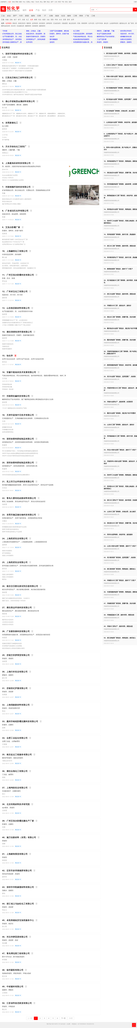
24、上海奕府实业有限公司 (15, 538)
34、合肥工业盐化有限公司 (15, 738)
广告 (87, 16)
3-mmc (4, 137)
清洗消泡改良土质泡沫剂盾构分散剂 (13, 648)
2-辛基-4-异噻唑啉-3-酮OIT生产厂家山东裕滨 (16, 325)
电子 (15, 19)
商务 (81, 16)
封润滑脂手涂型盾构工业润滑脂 (12, 646)
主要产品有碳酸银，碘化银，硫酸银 (15, 105)
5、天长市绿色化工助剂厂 (14, 146)
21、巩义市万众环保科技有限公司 (18, 481)
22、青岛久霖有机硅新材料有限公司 (19, 498)
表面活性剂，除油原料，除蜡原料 (14, 214)
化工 (27, 19)
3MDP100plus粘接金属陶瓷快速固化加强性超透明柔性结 (20, 453)
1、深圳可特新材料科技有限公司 (17, 53)
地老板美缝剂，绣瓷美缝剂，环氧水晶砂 (16, 973)
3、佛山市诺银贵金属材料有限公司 (18, 101)
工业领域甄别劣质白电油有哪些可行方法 (14, 92)
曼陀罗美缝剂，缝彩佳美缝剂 (12, 758)
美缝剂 (4, 841)
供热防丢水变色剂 (7, 624)
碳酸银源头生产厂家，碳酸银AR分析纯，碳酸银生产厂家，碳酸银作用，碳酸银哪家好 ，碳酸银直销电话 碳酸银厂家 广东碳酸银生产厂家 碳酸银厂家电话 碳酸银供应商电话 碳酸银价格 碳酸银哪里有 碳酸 (34, 113)
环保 (56, 19)
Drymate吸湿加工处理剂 (10, 175)
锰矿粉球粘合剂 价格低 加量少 (11, 204)
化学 (31, 19)
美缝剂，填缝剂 (7, 658)
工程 (93, 16)
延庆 (70, 2)
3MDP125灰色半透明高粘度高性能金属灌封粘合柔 (18, 456)
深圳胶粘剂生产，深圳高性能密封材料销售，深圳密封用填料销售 (25, 442)
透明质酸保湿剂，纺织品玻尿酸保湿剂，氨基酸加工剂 (19, 268)
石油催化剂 (20, 26)
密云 (66, 2)
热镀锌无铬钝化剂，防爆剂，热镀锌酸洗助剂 (18, 335)
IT (45, 16)
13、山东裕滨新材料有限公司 (16, 308)
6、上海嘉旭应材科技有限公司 (16, 163)
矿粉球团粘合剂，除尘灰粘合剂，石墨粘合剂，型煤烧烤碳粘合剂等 (26, 190)
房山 (41, 2)
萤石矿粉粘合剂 (7, 201)
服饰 (33, 16)
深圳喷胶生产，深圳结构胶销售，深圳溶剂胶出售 (19, 466)
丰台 (24, 2)
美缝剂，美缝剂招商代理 (11, 708)
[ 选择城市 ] (3, 2)
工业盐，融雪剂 (7, 774)
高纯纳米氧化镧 (7, 387)
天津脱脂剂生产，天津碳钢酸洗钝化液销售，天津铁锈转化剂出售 (25, 418)
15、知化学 (7, 355)
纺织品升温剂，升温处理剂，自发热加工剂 (15, 263)
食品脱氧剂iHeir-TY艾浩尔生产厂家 (13, 242)
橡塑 (35, 19)
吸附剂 (29, 23)
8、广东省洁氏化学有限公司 (15, 210)
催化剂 (106, 23)
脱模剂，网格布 (7, 990)
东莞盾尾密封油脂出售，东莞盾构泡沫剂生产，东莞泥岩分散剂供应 (26, 635)
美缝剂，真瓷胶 (7, 691)
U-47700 (5, 135)
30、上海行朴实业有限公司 (15, 671)
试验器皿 (65, 23)
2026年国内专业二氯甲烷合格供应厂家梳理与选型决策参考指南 (22, 94)
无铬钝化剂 (5, 346)
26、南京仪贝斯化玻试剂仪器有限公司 (20, 586)
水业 (60, 19)
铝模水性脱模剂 (7, 551)
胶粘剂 (15, 23)
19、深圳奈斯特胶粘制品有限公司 (18, 438)
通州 (45, 2)
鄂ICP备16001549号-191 (53, 1024)
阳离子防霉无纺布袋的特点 (10, 529)
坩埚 (78, 23)
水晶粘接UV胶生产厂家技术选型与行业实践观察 (17, 71)
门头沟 (37, 2)
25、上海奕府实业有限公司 (15, 562)
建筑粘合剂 (123, 23)
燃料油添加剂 (5, 26)
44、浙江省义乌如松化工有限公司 (18, 903)
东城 (13, 2)
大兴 (55, 2)
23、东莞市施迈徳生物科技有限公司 (19, 514)
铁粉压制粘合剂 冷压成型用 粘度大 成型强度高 (16, 199)
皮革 (72, 19)
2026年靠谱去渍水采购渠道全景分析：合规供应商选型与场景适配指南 (24, 90)
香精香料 (84, 23)
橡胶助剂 (28, 26)
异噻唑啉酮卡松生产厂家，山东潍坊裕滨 (14, 320)
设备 (11, 19)
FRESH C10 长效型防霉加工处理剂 (13, 180)
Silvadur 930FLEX (7, 178)
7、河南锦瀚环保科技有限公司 (16, 186)
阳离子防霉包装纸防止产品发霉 (12, 532)
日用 (39, 16)
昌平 (52, 2)
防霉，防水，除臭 (8, 278)
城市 (25, 10)
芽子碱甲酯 (5, 140)
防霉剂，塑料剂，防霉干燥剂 (12, 230)
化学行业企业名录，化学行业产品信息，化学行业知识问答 (23, 359)
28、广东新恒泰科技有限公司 (16, 631)
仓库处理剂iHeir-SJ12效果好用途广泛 (13, 244)
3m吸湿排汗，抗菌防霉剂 (11, 791)
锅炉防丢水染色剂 (7, 620)
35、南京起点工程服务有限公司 (17, 754)
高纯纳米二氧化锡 (7, 389)
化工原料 (5, 126)
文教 (51, 16)
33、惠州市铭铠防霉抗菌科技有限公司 (20, 721)
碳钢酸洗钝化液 (7, 427)
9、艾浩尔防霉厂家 (11, 227)
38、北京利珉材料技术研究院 (16, 804)
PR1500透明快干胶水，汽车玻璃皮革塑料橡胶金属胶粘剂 (20, 451)
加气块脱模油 (6, 553)
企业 (31, 10)
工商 (75, 16)
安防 (52, 19)
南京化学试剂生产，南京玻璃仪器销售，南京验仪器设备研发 (23, 589)
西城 (16, 2)
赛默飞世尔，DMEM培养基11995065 (14, 601)
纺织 (68, 19)
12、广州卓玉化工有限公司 (15, 291)
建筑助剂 (42, 26)
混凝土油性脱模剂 (7, 574)
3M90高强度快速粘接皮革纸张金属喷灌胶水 (16, 475)
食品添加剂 (72, 23)
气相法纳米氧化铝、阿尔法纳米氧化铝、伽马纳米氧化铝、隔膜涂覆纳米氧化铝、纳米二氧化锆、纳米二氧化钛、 (42, 375)
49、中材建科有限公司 (12, 986)
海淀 (32, 2)
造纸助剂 (35, 26)
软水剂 (13, 26)
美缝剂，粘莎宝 (7, 923)
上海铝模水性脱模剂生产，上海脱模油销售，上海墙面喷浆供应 (24, 542)
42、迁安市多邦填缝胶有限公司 (17, 870)
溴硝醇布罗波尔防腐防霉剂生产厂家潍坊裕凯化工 (17, 322)
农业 (9, 16)
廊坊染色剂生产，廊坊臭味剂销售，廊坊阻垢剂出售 (20, 611)
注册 (135, 2)
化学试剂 (91, 23)
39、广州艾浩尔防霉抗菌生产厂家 (18, 820)
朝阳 (20, 2)
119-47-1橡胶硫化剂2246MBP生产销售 (14, 408)
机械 (7, 19)
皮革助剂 (35, 23)
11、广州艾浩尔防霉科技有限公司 (18, 274)
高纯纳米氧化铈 (7, 384)
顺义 (48, 2)
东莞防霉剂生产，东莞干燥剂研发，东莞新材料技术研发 (22, 518)
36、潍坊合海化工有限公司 (15, 771)
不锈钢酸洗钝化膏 (7, 429)
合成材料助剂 (113, 23)
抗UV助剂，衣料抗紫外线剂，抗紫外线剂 (15, 266)
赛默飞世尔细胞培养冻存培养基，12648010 (16, 598)
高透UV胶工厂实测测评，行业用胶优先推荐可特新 (17, 68)
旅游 (57, 16)
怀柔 (59, 2)
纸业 (39, 19)
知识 (44, 10)
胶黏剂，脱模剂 (7, 675)
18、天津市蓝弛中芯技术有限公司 (18, 415)
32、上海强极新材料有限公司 (16, 704)
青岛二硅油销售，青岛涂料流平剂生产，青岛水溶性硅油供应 (23, 501)
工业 (3, 16)
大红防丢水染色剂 (7, 622)
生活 (63, 16)
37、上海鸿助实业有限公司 (15, 787)
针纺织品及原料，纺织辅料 (11, 254)
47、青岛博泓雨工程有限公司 (16, 953)
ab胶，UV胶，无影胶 (9, 57)
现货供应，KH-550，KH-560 (12, 295)
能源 (43, 19)
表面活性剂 (22, 23)
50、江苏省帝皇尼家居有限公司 (17, 1003)
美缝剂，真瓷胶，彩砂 (10, 940)
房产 (15, 16)
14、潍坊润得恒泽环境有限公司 (17, 331)
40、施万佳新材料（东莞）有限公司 (19, 837)
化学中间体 (99, 23)
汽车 (21, 16)
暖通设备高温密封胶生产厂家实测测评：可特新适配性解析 (20, 66)
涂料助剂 (49, 23)
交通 (64, 19)
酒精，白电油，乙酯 (9, 81)
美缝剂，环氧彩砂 (8, 1006)
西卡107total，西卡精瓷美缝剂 (13, 957)
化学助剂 (9, 23)
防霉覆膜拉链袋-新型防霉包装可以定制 (14, 527)
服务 (69, 16)
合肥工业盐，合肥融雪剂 (11, 741)
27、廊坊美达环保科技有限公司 (17, 607)
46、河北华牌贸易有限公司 (15, 936)
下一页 (63, 1018)
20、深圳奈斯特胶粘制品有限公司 (18, 462)
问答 (51, 10)
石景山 (28, 2)
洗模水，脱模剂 (7, 890)
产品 (38, 10)
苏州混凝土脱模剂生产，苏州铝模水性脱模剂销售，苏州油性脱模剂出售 (27, 566)
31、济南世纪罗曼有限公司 (15, 688)
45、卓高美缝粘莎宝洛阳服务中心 (18, 920)
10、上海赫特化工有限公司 (15, 251)
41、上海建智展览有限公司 (15, 854)
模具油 (4, 579)
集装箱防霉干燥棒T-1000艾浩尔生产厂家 (15, 239)
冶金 (48, 19)
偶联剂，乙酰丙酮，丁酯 (11, 150)
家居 (27, 16)
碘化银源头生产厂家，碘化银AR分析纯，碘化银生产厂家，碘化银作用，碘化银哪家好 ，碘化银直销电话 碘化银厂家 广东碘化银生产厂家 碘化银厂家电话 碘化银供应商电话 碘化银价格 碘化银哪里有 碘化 (34, 116)
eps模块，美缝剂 (8, 807)
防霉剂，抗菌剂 (7, 725)
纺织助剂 (42, 23)
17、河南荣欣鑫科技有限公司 (16, 396)
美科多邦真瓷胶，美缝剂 (11, 874)
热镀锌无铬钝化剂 (7, 344)
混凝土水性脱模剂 (7, 555)
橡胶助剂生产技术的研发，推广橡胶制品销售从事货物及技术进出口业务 (27, 399)
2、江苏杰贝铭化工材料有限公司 (17, 77)
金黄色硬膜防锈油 (7, 432)
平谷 (63, 2)
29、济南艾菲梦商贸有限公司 (16, 655)
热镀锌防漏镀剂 (7, 349)
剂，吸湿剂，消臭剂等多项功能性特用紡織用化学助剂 (21, 166)
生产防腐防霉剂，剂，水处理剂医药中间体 (17, 311)
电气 (19, 19)
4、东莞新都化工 (10, 122)
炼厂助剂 (131, 23)
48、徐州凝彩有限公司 (12, 970)
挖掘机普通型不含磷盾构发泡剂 (12, 643)
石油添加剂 (57, 23)
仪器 (23, 19)
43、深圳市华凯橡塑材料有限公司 (18, 887)
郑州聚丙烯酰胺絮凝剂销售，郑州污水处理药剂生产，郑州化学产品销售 (27, 485)
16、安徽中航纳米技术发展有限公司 (19, 372)
